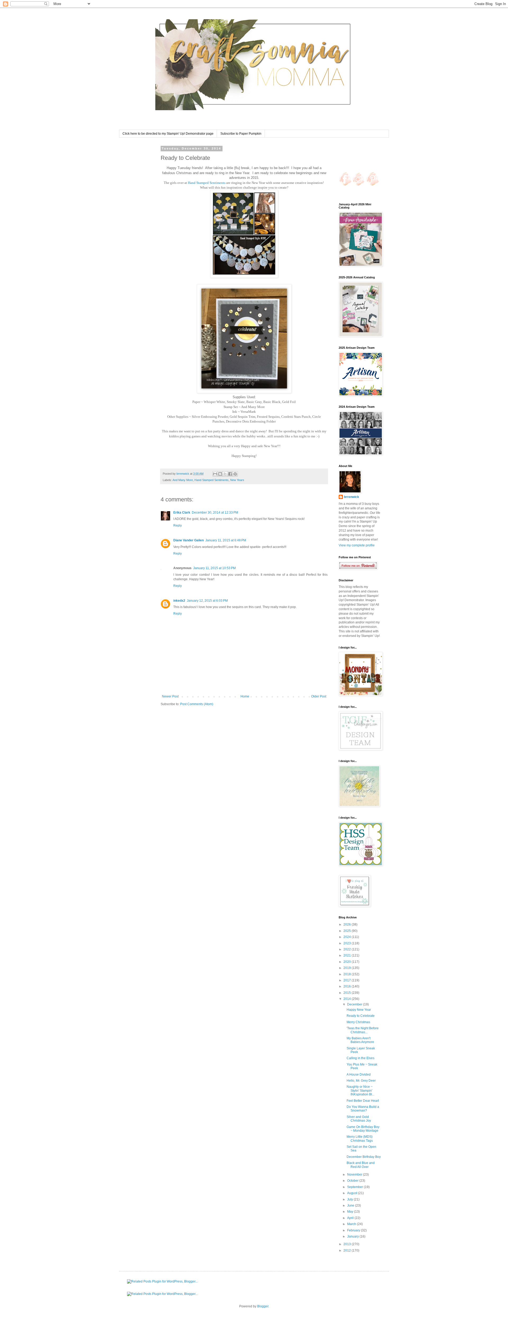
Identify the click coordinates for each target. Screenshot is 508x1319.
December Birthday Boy (364, 1157)
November (355, 1174)
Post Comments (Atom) (196, 704)
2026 (347, 924)
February (354, 1230)
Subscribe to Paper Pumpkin (240, 133)
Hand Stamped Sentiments (206, 183)
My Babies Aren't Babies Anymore (360, 1040)
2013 (347, 1244)
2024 (347, 937)
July (350, 1199)
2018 (347, 974)
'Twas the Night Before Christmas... (363, 1030)
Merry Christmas (358, 1022)
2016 (347, 986)
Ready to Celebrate (361, 1016)
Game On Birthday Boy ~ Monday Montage (363, 1128)
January (353, 1236)
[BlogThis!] (220, 474)
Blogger (262, 1306)
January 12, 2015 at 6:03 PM (207, 600)
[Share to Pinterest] (235, 474)
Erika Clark (181, 512)
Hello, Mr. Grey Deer (361, 1080)
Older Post (318, 696)
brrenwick (351, 497)
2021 (347, 955)
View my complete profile (357, 545)
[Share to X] (225, 474)
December (355, 1004)
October (353, 1180)
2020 (347, 962)
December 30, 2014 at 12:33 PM (215, 512)
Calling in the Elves (360, 1058)
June (351, 1205)
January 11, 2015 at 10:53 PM (214, 568)
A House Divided (359, 1074)
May (350, 1211)
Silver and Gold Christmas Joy (359, 1118)
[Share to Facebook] (230, 474)
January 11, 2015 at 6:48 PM (225, 540)
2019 (347, 968)
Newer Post (170, 696)
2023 (347, 943)
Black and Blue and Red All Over (361, 1164)
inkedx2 (179, 600)
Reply (177, 525)
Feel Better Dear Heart (363, 1101)
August (352, 1193)
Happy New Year (359, 1010)
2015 (347, 993)
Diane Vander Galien (188, 540)
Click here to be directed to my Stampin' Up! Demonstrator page (168, 133)
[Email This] (215, 474)
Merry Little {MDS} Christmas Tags (360, 1138)
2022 (347, 949)
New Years (237, 480)
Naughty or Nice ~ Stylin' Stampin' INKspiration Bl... (360, 1090)
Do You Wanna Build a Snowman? (363, 1108)
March (352, 1224)
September (355, 1187)
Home (245, 696)
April (351, 1218)
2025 (347, 931)
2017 (347, 980)
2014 (347, 999)
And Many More (183, 480)
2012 (347, 1250)
